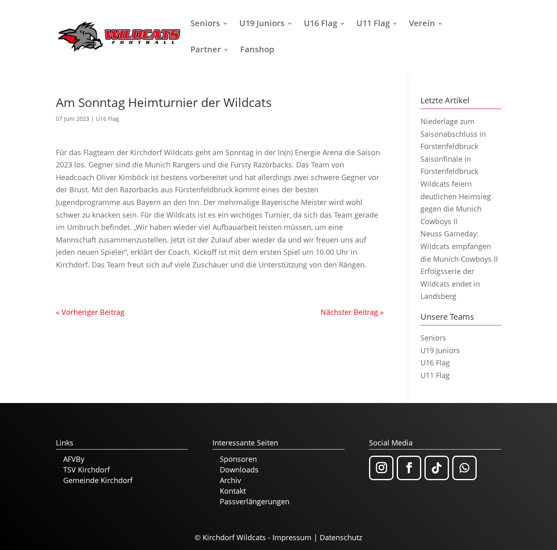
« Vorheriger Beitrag (90, 312)
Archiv (230, 480)
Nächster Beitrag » (352, 312)
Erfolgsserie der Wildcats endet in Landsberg (450, 283)
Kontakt (233, 491)
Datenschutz (341, 537)
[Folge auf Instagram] (381, 468)
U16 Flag (320, 24)
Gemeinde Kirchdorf (98, 480)
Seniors (205, 24)
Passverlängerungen (255, 501)
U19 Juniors (262, 24)
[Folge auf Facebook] (409, 468)
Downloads (239, 469)
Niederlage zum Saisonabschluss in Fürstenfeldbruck (453, 133)
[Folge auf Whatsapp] (464, 468)
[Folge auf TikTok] (436, 468)
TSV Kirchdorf (86, 469)
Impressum (292, 537)
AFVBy (73, 459)
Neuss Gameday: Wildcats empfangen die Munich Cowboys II (459, 246)
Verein (422, 24)
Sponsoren (238, 459)
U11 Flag (373, 24)
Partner (205, 51)
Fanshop (257, 51)
